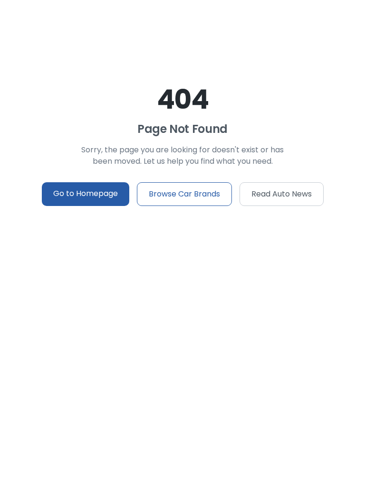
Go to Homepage (85, 193)
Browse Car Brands (184, 193)
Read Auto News (281, 193)
